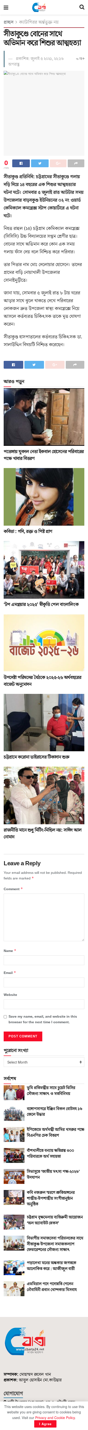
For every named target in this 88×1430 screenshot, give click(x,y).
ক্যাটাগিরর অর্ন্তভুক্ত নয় (39, 22)
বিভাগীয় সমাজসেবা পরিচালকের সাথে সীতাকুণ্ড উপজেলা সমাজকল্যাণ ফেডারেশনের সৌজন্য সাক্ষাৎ (55, 1244)
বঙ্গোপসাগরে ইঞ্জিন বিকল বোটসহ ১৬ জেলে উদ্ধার (54, 1112)
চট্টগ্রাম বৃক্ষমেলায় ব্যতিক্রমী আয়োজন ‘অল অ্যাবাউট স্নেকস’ (55, 1220)
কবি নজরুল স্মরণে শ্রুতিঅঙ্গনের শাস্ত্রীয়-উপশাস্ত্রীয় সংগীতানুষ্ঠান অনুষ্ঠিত (51, 1198)
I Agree (45, 1423)
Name (10, 950)
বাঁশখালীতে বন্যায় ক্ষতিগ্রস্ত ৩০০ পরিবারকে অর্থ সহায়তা (50, 1153)
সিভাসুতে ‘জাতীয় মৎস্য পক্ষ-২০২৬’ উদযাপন (53, 1174)
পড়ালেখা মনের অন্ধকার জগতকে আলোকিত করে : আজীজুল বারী (51, 1266)
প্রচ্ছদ (8, 22)
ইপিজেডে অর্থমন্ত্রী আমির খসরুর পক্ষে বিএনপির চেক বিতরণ (55, 1132)
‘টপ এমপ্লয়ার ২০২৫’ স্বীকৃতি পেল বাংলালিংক (41, 604)
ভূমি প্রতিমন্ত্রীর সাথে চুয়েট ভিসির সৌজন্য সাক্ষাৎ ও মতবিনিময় (51, 1091)
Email (10, 972)
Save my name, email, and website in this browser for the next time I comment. (43, 1019)
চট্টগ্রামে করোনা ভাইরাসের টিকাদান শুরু (36, 757)
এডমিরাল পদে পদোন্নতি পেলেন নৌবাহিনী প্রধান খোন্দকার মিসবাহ (52, 1287)
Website (10, 994)
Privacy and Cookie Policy (55, 1417)
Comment (13, 889)
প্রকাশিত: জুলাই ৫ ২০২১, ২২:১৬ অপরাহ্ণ (36, 61)
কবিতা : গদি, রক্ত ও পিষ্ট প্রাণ (28, 531)
